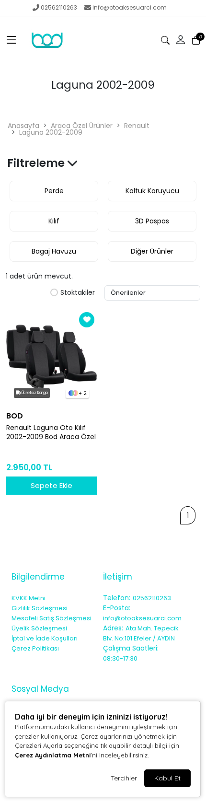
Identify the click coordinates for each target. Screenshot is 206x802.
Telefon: (116, 598)
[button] (11, 40)
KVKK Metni (28, 598)
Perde (54, 191)
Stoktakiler (77, 293)
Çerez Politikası (35, 648)
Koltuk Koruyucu (152, 191)
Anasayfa (23, 125)
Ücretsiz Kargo (34, 392)
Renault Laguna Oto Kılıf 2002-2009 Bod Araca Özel (51, 432)
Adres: (113, 628)
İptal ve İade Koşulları (44, 638)
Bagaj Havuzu (54, 251)
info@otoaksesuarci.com (129, 7)
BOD (14, 415)
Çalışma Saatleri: (131, 648)
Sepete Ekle (51, 485)
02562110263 (59, 7)
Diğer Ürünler (152, 251)
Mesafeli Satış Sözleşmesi (51, 618)
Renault (136, 125)
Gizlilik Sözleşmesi (39, 608)
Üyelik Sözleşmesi (39, 628)
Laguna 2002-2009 (50, 132)
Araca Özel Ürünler (82, 125)
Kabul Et (167, 778)
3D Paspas (152, 221)
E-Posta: (116, 608)
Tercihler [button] (124, 778)
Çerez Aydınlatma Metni (53, 755)
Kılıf (53, 221)
